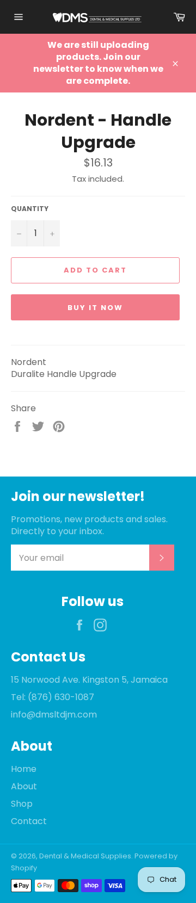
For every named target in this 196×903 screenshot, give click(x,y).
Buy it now (95, 307)
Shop (22, 803)
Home (23, 769)
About (24, 786)
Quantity (29, 209)
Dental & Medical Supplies (85, 856)
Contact (29, 821)
